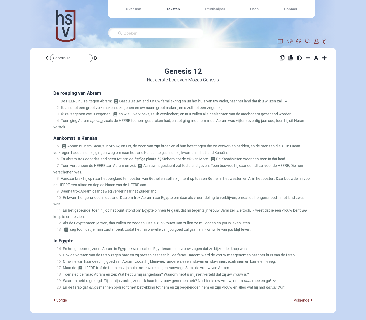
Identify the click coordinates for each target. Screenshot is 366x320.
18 (59, 274)
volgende (302, 300)
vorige (61, 300)
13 (59, 229)
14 (59, 248)
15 (59, 255)
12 (59, 223)
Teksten (173, 9)
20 (59, 287)
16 (59, 261)
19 (59, 280)
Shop (254, 9)
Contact (290, 9)
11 (59, 210)
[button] (280, 41)
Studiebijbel (215, 9)
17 (59, 268)
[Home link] (66, 29)
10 (59, 197)
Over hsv (133, 9)
